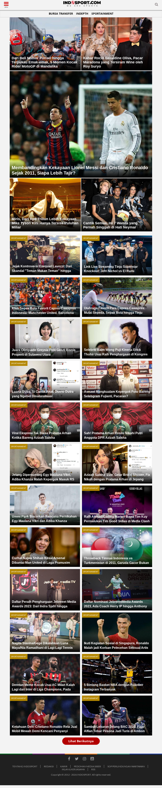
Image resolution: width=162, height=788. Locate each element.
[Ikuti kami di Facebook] (69, 759)
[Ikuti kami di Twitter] (76, 759)
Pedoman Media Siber (87, 766)
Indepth (82, 13)
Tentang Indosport (24, 766)
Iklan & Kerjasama (73, 769)
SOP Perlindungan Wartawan (126, 766)
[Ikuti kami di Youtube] (92, 759)
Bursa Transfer (61, 13)
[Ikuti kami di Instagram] (84, 759)
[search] (156, 5)
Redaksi (49, 766)
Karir (63, 766)
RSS (93, 769)
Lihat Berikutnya (81, 741)
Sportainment (102, 13)
